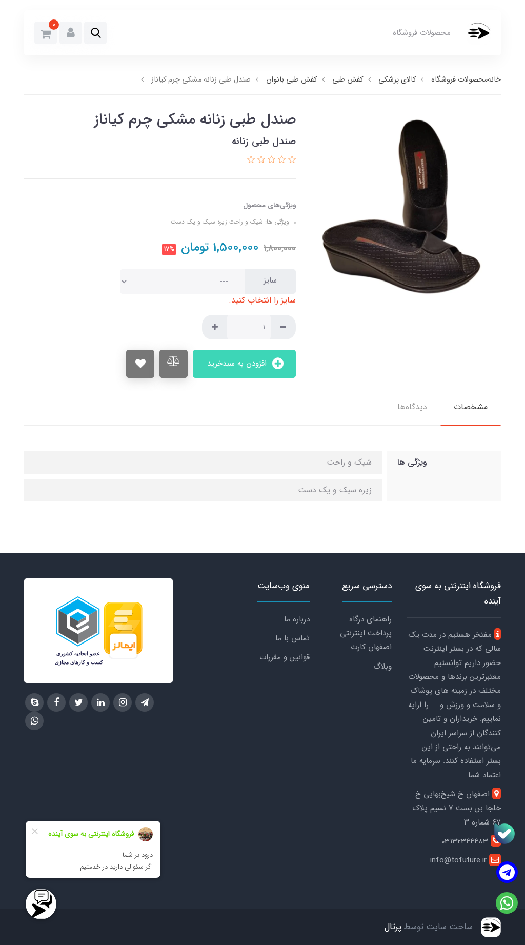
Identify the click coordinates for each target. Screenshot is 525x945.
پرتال (393, 927)
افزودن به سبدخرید (238, 363)
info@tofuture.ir (459, 860)
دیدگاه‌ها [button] (412, 406)
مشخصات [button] (471, 406)
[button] (95, 33)
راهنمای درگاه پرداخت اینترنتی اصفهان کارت (366, 633)
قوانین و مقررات (284, 657)
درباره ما (297, 619)
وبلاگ (382, 666)
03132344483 (466, 841)
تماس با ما (292, 638)
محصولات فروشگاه (422, 33)
